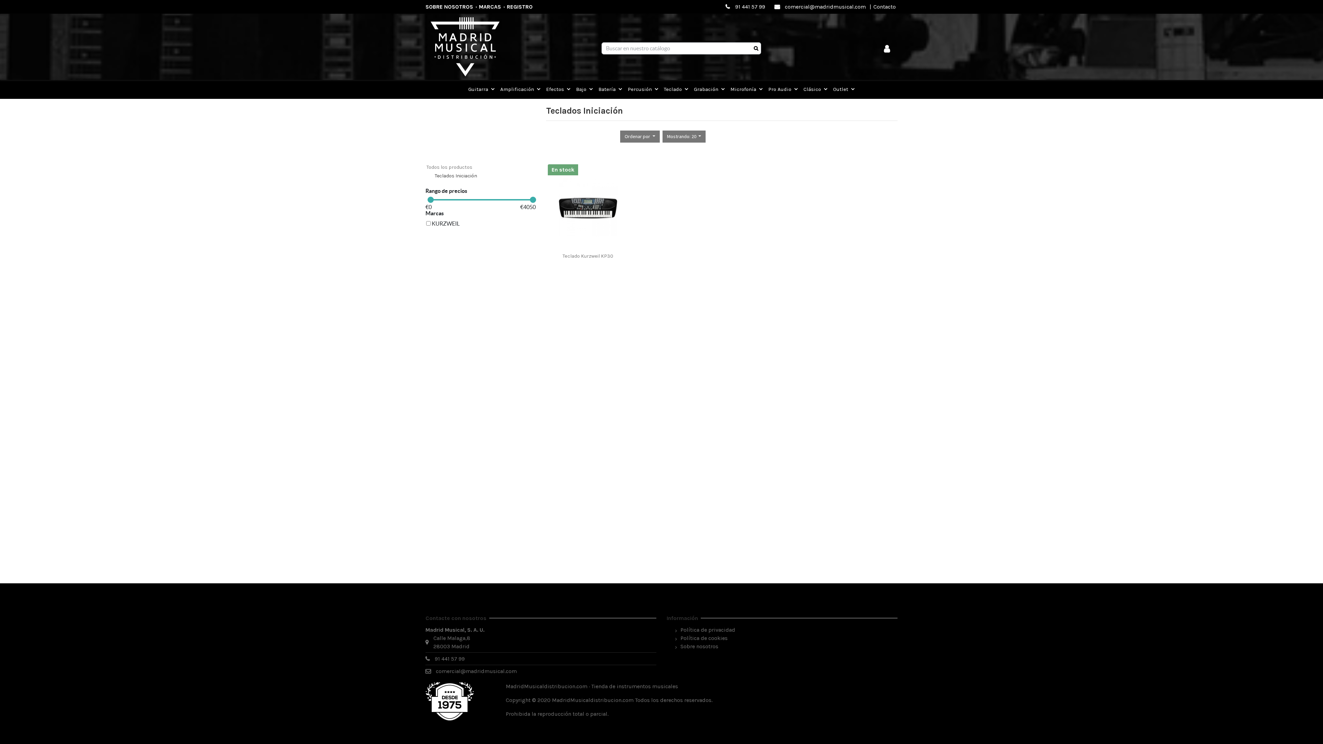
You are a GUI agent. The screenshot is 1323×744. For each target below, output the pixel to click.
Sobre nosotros (449, 6)
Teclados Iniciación (456, 176)
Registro (520, 6)
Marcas (490, 6)
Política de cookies (704, 638)
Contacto (884, 6)
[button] (640, 137)
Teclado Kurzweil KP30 (588, 256)
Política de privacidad (707, 630)
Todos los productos (449, 167)
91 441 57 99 (750, 6)
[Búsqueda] (756, 48)
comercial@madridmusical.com (825, 6)
